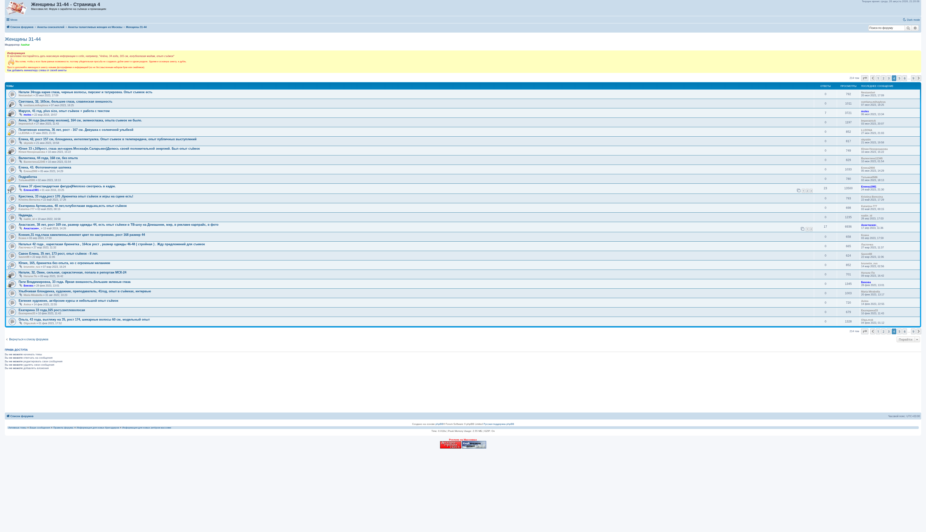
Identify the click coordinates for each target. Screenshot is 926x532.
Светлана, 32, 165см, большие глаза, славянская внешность (65, 101)
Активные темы (17, 427)
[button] (864, 78)
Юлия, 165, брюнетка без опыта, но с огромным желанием (64, 263)
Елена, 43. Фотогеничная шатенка (45, 167)
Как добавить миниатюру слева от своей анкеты (37, 70)
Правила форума (63, 427)
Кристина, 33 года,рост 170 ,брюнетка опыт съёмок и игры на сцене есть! (76, 196)
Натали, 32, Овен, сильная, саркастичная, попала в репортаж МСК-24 (72, 272)
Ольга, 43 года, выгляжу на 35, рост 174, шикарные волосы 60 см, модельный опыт (84, 319)
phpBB (439, 424)
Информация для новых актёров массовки (146, 427)
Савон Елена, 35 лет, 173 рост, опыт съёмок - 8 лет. (58, 253)
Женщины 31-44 (23, 39)
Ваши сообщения (40, 427)
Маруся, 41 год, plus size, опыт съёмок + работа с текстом (64, 111)
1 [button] (878, 78)
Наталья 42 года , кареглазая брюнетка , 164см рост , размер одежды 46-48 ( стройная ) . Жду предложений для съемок (112, 244)
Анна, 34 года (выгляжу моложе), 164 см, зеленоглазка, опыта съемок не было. (80, 120)
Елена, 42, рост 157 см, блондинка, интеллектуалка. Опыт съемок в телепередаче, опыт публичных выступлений (108, 139)
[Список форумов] (18, 7)
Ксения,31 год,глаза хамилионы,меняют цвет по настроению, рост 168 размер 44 (82, 235)
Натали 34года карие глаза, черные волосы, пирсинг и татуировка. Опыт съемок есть (85, 92)
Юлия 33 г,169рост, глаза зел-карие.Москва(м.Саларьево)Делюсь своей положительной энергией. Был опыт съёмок (109, 148)
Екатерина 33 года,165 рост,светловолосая (52, 310)
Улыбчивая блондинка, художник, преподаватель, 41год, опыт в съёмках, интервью (85, 291)
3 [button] (889, 78)
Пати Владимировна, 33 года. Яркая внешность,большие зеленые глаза (74, 282)
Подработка (28, 177)
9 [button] (913, 78)
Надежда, (26, 215)
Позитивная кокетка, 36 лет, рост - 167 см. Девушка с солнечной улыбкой (76, 130)
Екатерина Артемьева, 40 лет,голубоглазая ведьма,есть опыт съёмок (73, 206)
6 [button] (905, 78)
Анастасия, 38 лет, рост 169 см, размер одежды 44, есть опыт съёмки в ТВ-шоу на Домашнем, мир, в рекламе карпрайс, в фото (118, 224)
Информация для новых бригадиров (98, 427)
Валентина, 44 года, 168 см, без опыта (48, 158)
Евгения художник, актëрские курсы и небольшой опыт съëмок (68, 300)
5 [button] (899, 78)
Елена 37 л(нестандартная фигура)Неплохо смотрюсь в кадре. (67, 186)
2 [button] (883, 78)
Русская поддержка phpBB (498, 424)
